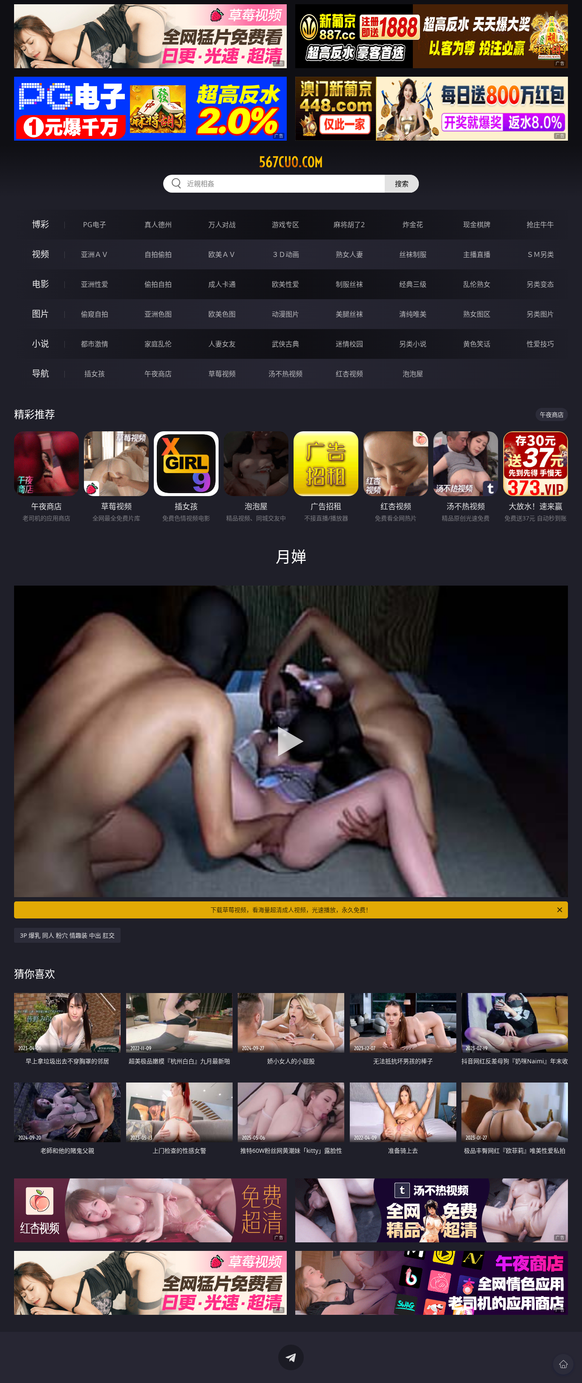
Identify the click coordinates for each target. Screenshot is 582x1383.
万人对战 (222, 224)
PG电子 (94, 224)
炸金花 (413, 224)
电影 (40, 284)
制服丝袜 (349, 284)
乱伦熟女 (476, 284)
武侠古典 (285, 344)
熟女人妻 (349, 254)
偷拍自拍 (158, 284)
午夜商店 (158, 373)
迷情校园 (349, 344)
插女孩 (94, 373)
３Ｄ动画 (285, 254)
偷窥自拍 (94, 314)
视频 (40, 254)
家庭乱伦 (158, 344)
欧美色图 (222, 314)
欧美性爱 (285, 284)
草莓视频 (222, 373)
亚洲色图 (158, 314)
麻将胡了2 (349, 224)
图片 (40, 314)
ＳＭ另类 (540, 254)
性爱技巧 (540, 344)
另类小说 (412, 344)
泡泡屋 (413, 373)
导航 (40, 373)
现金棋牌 (476, 224)
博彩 (40, 224)
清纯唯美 (412, 314)
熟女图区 (476, 314)
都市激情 (94, 344)
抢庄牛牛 (540, 224)
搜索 (402, 183)
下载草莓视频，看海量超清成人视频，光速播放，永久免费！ (291, 910)
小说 (40, 343)
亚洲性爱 (94, 284)
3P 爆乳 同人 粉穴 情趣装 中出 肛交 (67, 935)
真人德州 (158, 224)
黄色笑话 (476, 344)
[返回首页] (563, 1364)
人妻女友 (222, 344)
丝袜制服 (412, 254)
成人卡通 (222, 284)
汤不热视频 (285, 373)
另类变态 (540, 284)
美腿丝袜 (349, 314)
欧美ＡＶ (222, 254)
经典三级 (412, 284)
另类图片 (540, 314)
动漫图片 (285, 314)
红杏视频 (349, 373)
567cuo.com (291, 161)
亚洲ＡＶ (94, 254)
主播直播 (476, 254)
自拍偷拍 (158, 254)
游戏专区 (285, 224)
